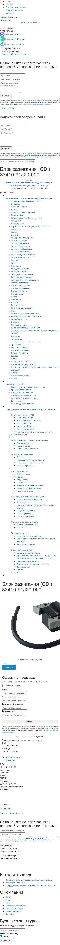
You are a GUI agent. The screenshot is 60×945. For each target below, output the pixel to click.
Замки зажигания (19, 240)
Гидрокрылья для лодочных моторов (28, 386)
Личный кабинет (13, 911)
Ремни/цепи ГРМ (19, 319)
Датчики (14, 234)
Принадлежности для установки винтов (35, 431)
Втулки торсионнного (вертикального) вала (31, 226)
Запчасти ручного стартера (23, 254)
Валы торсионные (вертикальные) (26, 217)
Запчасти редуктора (20, 251)
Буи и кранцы (23, 443)
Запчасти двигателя (20, 243)
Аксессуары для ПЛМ (15, 383)
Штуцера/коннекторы (20, 375)
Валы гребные (17, 215)
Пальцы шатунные (19, 291)
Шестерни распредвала (22, 364)
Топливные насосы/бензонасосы (26, 341)
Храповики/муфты (19, 352)
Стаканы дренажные (26, 465)
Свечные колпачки (19, 324)
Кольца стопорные (19, 271)
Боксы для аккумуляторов (28, 552)
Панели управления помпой (30, 462)
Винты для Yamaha (25, 428)
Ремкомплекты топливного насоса (26, 316)
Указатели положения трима (30, 485)
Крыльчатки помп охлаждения (25, 279)
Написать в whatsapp (14, 38)
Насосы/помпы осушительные (30, 459)
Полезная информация (16, 7)
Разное (14, 302)
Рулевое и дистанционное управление (29, 496)
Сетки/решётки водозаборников (25, 327)
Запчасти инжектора (20, 246)
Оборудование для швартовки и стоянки (29, 440)
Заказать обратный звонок (14, 54)
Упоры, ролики (18, 400)
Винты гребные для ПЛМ (22, 414)
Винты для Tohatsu (25, 426)
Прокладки (16, 299)
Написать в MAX (11, 34)
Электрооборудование (21, 549)
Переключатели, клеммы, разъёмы (33, 564)
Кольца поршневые (20, 268)
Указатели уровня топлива (29, 488)
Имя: (4, 689)
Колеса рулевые (24, 502)
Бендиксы (15, 203)
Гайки (13, 229)
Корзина (4, 16)
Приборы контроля (19, 471)
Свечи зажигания (19, 434)
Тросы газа (16, 344)
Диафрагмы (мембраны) (22, 237)
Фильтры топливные (20, 350)
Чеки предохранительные (23, 403)
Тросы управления (25, 516)
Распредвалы (17, 305)
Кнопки (14, 262)
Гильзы (14, 231)
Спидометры (22, 479)
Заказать (9, 667)
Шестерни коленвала (21, 361)
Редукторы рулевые (26, 510)
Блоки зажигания (19, 206)
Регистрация (34, 22)
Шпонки (14, 372)
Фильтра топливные (26, 544)
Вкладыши (16, 220)
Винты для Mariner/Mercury (29, 420)
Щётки (14, 378)
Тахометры (22, 482)
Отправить (6, 95)
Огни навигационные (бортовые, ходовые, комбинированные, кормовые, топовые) (36, 557)
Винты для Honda (25, 417)
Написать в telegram (14, 44)
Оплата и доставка (14, 9)
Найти (31, 161)
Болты (14, 209)
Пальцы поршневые (20, 288)
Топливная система (20, 533)
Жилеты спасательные (27, 524)
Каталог (9, 897)
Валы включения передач (23, 212)
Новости (9, 4)
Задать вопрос (8, 108)
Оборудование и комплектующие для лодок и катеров (30, 409)
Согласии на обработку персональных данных (37, 104)
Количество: (8, 711)
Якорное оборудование (27, 448)
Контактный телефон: (13, 703)
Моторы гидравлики (20, 282)
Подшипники (17, 293)
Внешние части (18, 223)
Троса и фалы (23, 445)
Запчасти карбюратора (21, 248)
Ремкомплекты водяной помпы (25, 313)
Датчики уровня (24, 474)
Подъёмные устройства (22, 392)
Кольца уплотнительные (22, 274)
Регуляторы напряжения (22, 307)
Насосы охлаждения (20, 285)
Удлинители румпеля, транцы (24, 398)
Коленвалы (16, 265)
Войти (23, 22)
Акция (5, 936)
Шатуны (14, 358)
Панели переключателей (28, 561)
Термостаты (16, 338)
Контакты (10, 12)
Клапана (15, 260)
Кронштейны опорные (21, 389)
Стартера (15, 336)
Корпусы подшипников (21, 277)
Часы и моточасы (25, 490)
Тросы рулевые (24, 513)
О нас (8, 1)
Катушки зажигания (20, 257)
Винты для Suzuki (25, 423)
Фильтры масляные (20, 347)
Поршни (15, 296)
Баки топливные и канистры (29, 535)
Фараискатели (23, 566)
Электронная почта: (12, 696)
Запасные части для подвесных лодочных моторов (29, 198)
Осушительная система (22, 454)
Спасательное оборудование (24, 521)
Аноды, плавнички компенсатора (26, 201)
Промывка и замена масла (23, 395)
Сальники (15, 322)
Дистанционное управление (29, 499)
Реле (13, 310)
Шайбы (14, 355)
